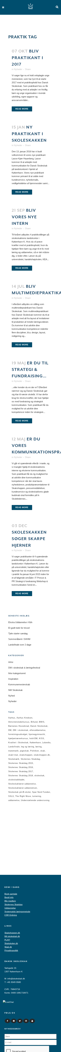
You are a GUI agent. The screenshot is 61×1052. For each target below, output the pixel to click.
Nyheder (18, 69)
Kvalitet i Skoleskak (18, 742)
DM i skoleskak (20, 730)
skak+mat (13, 755)
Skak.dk (8, 947)
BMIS (41, 722)
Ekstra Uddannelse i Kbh (20, 622)
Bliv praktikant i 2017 (27, 57)
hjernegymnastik (37, 734)
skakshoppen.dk (42, 755)
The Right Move (23, 796)
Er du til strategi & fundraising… (30, 369)
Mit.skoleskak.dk (12, 936)
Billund (34, 722)
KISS (41, 738)
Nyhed (11, 695)
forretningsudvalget (17, 734)
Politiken (34, 751)
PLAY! (7, 940)
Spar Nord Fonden (41, 792)
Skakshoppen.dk (12, 933)
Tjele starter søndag (18, 633)
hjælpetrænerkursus (18, 738)
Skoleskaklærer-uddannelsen (22, 788)
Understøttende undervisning (35, 800)
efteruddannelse (37, 730)
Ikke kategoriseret (17, 673)
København (35, 742)
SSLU (11, 796)
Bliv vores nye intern (24, 217)
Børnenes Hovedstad (18, 726)
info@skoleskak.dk (16, 978)
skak (42, 751)
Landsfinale (14, 747)
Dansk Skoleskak (39, 726)
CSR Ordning (10, 915)
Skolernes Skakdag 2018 (20, 775)
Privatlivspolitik (11, 950)
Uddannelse (10, 908)
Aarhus (11, 718)
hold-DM (33, 738)
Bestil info (8, 897)
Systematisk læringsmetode (17, 911)
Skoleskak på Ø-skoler (19, 792)
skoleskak (39, 775)
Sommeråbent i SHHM (19, 639)
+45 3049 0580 (14, 982)
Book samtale (10, 894)
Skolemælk (13, 759)
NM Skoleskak (15, 690)
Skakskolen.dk (11, 943)
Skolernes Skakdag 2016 (20, 767)
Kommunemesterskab (19, 684)
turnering (36, 796)
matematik (13, 751)
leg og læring (27, 747)
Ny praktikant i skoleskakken (29, 134)
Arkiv (10, 662)
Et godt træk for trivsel (19, 628)
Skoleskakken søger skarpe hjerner (29, 539)
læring (38, 747)
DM (10, 730)
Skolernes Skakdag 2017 (20, 771)
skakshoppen (25, 755)
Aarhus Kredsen (24, 718)
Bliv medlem (10, 901)
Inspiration (13, 679)
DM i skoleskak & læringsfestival (24, 667)
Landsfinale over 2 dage (19, 644)
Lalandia (46, 742)
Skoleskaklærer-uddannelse (22, 784)
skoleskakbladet (16, 780)
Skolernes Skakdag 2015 (20, 763)
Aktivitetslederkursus (18, 722)
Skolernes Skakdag (30, 759)
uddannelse (14, 800)
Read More (21, 109)
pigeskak (24, 751)
